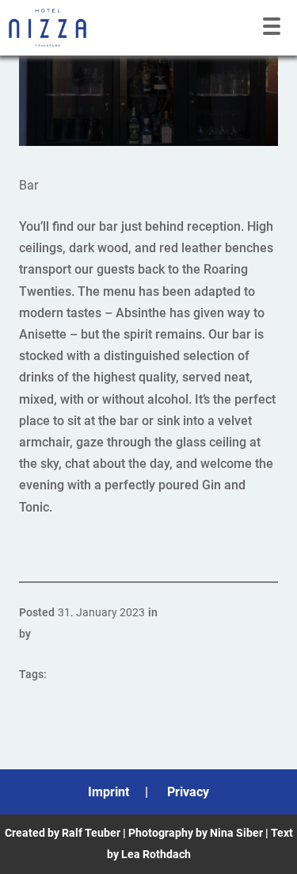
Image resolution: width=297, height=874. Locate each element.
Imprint (108, 791)
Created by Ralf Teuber (62, 832)
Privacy (188, 791)
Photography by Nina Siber (195, 832)
